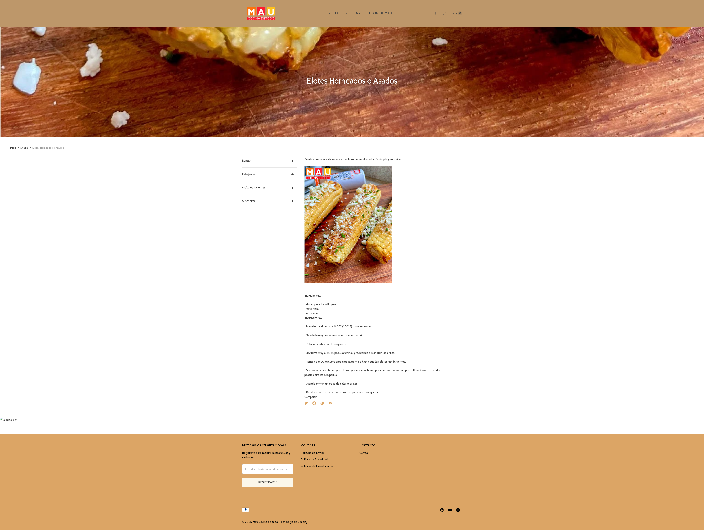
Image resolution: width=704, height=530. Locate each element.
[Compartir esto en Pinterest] (322, 403)
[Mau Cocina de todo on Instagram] (458, 510)
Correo (363, 453)
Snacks (24, 147)
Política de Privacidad (314, 459)
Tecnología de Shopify (293, 522)
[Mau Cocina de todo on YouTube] (450, 510)
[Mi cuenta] (445, 13)
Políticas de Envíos (312, 453)
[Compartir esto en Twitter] (307, 403)
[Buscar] (434, 13)
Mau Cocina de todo (265, 522)
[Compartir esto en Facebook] (314, 403)
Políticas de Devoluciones (317, 466)
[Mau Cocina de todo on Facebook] (442, 510)
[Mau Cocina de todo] (261, 13)
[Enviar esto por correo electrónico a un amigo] (330, 403)
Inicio (13, 147)
